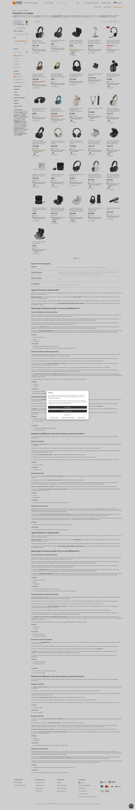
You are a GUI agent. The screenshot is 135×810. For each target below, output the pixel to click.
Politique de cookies (54, 417)
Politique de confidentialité (68, 417)
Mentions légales (81, 417)
